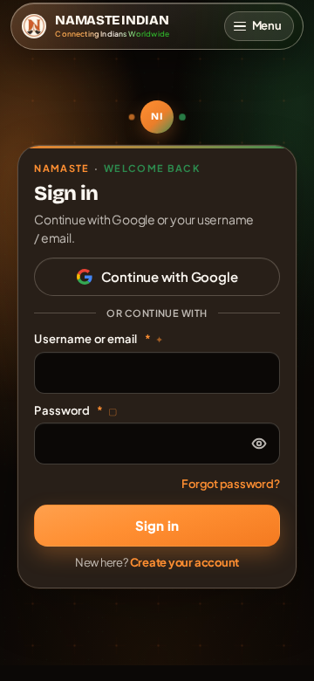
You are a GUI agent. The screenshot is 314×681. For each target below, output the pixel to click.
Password (75, 410)
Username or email (98, 339)
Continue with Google (169, 276)
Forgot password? (230, 484)
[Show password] (259, 443)
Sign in (157, 525)
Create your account (185, 562)
